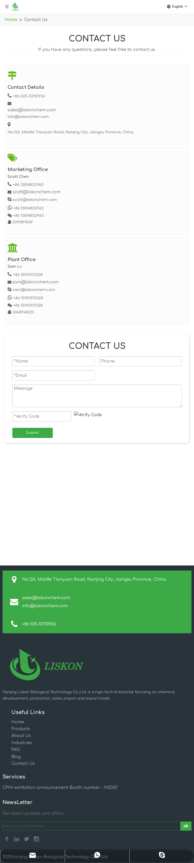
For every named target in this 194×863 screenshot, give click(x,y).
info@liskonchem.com (45, 606)
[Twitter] (26, 839)
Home (17, 722)
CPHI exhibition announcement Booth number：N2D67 (60, 787)
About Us (21, 735)
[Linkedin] (17, 839)
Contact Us (23, 763)
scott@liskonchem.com (36, 192)
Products (20, 729)
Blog (16, 756)
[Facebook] (7, 839)
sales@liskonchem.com (32, 110)
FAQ (15, 749)
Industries (21, 743)
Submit (32, 433)
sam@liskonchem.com (35, 282)
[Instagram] (36, 839)
